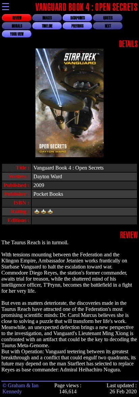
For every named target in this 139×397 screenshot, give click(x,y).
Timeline (47, 26)
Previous (78, 26)
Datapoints (78, 18)
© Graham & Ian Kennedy (20, 388)
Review (17, 18)
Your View (17, 34)
